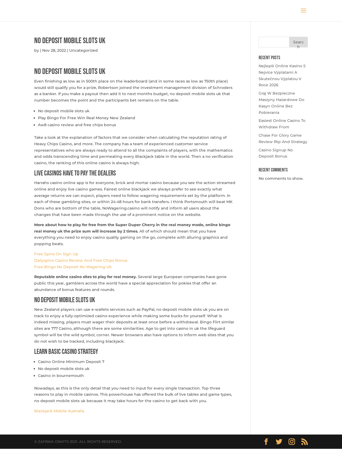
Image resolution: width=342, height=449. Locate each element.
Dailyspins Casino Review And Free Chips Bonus (80, 260)
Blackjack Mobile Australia (59, 411)
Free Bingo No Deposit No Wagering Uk (73, 266)
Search (298, 43)
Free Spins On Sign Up (56, 254)
